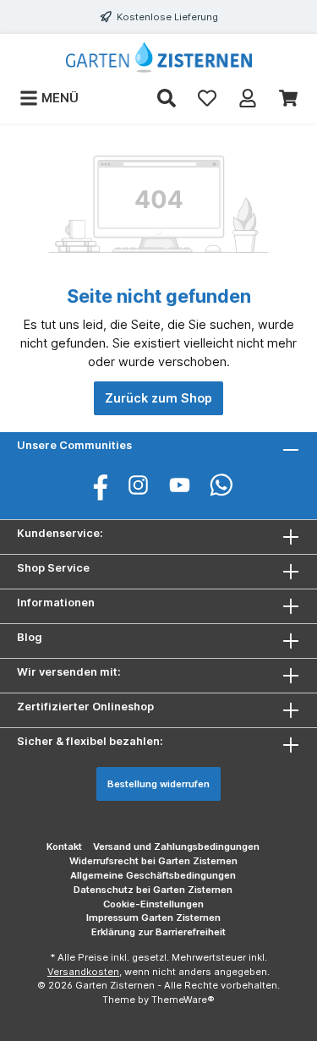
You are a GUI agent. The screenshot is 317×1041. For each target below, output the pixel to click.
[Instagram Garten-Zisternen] (138, 485)
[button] (158, 641)
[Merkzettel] (207, 98)
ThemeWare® (183, 999)
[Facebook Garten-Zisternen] (97, 485)
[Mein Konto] (247, 98)
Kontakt (64, 846)
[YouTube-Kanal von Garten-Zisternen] (180, 485)
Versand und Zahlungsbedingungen (176, 846)
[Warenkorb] (288, 98)
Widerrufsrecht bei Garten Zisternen (153, 861)
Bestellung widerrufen (158, 784)
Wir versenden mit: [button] (69, 672)
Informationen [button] (56, 602)
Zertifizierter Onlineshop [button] (85, 706)
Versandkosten (83, 972)
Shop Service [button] (53, 568)
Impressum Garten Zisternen (153, 917)
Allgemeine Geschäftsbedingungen (153, 875)
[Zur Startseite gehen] (158, 57)
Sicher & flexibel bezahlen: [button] (90, 741)
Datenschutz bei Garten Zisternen (153, 890)
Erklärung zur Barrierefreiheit (158, 932)
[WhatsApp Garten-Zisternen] (221, 485)
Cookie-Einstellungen (153, 904)
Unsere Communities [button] (74, 445)
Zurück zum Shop (158, 398)
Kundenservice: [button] (60, 533)
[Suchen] (166, 98)
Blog (29, 637)
